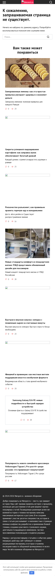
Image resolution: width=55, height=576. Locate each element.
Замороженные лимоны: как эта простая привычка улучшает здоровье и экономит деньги (26, 94)
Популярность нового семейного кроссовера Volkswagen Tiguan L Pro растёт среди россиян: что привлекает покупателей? (27, 466)
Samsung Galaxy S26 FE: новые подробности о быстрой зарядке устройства (27, 403)
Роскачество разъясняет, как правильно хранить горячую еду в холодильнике (25, 209)
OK (32, 573)
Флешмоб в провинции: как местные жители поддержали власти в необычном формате (27, 376)
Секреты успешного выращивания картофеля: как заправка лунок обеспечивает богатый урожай (22, 152)
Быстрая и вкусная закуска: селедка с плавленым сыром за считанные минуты (25, 321)
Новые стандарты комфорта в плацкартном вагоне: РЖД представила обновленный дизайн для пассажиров (27, 265)
